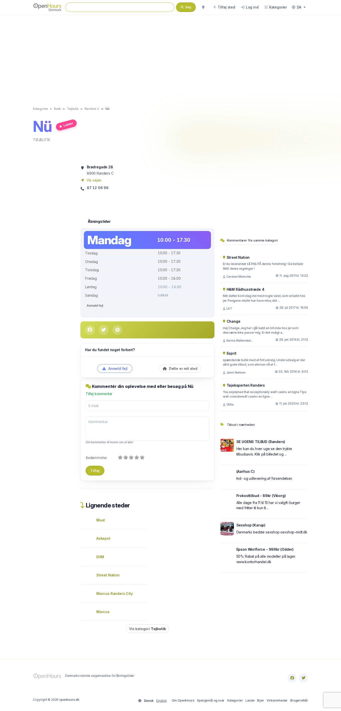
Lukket (68, 124)
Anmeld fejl (95, 305)
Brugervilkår (299, 700)
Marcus (103, 612)
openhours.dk (69, 700)
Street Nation (108, 575)
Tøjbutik (41, 140)
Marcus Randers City (114, 593)
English (161, 701)
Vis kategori (147, 629)
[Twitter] (303, 678)
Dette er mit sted (182, 368)
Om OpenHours (183, 700)
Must (100, 520)
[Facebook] (292, 678)
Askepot (103, 538)
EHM (100, 557)
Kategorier (235, 700)
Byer (260, 700)
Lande (249, 700)
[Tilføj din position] (203, 7)
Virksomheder (277, 700)
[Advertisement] (170, 55)
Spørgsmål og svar (210, 700)
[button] (298, 7)
